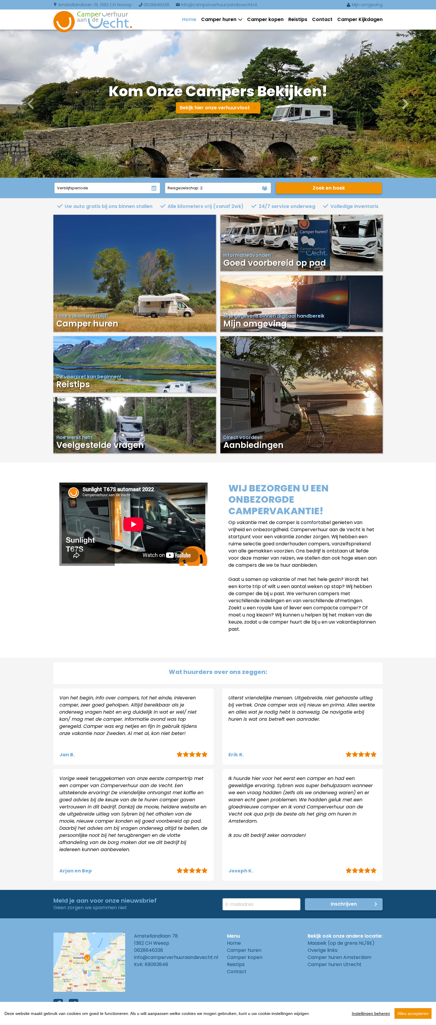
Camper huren (218, 19)
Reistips (297, 19)
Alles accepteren (413, 1013)
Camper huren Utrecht (335, 964)
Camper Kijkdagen (360, 19)
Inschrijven (344, 904)
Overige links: (323, 950)
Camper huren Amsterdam (339, 957)
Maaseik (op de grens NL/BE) (341, 943)
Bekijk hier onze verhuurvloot (218, 107)
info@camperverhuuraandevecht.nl (216, 5)
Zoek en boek (329, 188)
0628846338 (153, 5)
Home (189, 19)
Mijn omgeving (364, 5)
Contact (322, 19)
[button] (33, 104)
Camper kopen (265, 19)
